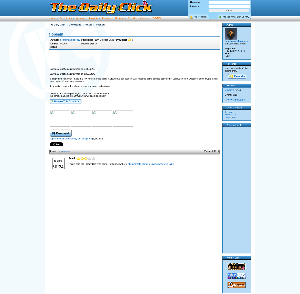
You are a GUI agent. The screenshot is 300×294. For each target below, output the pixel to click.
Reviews (107, 18)
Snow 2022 (230, 114)
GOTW (157, 18)
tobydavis (65, 151)
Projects (93, 18)
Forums (119, 18)
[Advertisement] (134, 59)
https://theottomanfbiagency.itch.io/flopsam (71, 138)
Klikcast (144, 18)
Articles (80, 18)
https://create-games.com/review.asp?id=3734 (151, 164)
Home (52, 18)
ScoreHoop (230, 117)
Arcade (132, 18)
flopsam (228, 112)
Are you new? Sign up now (236, 16)
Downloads (66, 18)
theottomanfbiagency (70, 40)
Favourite (239, 76)
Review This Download (66, 101)
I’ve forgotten (200, 16)
